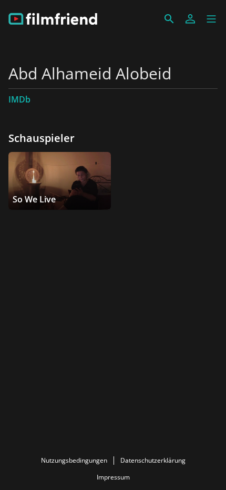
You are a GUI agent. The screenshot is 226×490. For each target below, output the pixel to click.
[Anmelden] (190, 18)
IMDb (19, 99)
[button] (211, 18)
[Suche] (169, 18)
